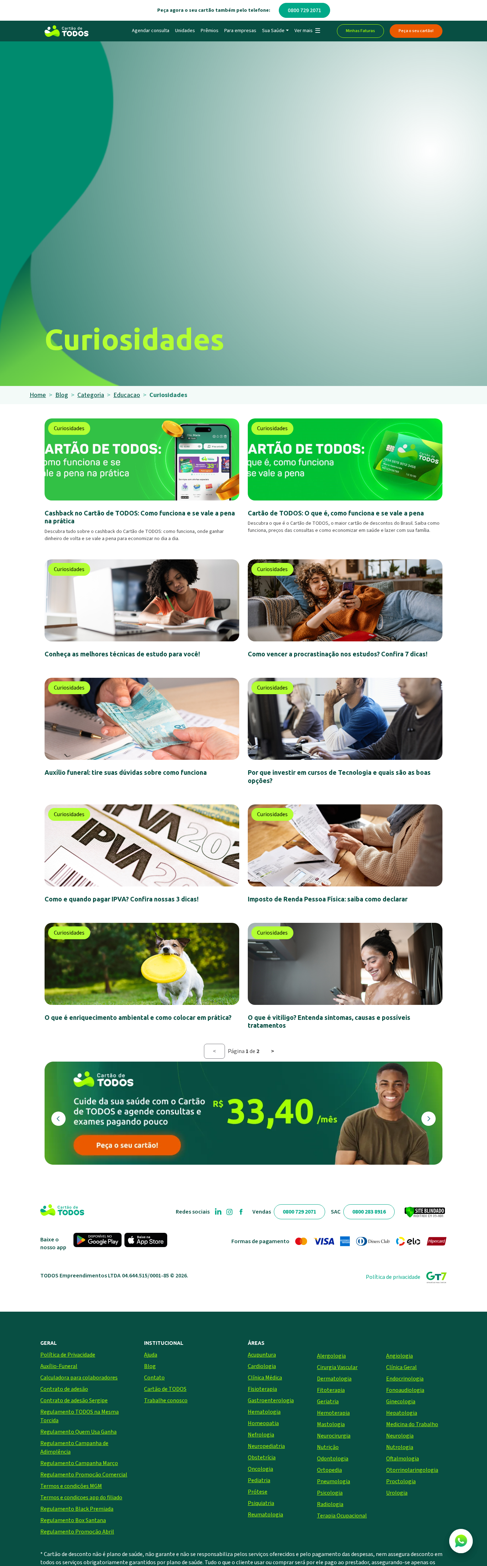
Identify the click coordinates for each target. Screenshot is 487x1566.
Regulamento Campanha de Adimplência (74, 1447)
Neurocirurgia (333, 1436)
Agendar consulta (150, 30)
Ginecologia (400, 1401)
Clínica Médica (265, 1378)
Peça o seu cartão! (416, 31)
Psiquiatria (261, 1503)
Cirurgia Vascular (337, 1367)
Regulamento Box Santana (73, 1520)
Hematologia (264, 1412)
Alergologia (331, 1356)
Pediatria (259, 1480)
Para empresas (240, 30)
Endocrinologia (405, 1379)
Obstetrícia (262, 1457)
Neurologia (400, 1436)
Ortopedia (329, 1470)
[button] (307, 31)
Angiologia (399, 1356)
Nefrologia (261, 1435)
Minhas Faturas (360, 31)
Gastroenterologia (271, 1400)
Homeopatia (263, 1423)
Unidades (185, 30)
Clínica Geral (401, 1367)
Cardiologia (262, 1366)
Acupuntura (262, 1355)
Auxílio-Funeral (58, 1366)
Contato (154, 1378)
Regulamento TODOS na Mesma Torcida (79, 1416)
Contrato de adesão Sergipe (74, 1400)
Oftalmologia (402, 1459)
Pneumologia (333, 1481)
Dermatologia (334, 1379)
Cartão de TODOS (165, 1389)
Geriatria (328, 1401)
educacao (126, 395)
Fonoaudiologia (405, 1390)
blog (61, 395)
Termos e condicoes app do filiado (81, 1497)
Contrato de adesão (64, 1389)
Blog (150, 1366)
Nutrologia (399, 1447)
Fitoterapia (331, 1390)
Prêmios (210, 30)
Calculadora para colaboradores (79, 1378)
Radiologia (330, 1504)
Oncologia (260, 1469)
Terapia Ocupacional (342, 1516)
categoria (90, 395)
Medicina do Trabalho (412, 1424)
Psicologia (330, 1493)
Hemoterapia (333, 1413)
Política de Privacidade (67, 1355)
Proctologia (401, 1481)
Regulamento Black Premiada (76, 1509)
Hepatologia (401, 1413)
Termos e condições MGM (71, 1486)
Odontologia (332, 1459)
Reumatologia (265, 1515)
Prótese (257, 1492)
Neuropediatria (266, 1446)
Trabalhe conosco (166, 1400)
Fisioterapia (262, 1389)
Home (38, 395)
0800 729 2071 (304, 10)
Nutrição (328, 1447)
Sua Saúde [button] (273, 30)
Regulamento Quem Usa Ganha (78, 1432)
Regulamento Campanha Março (79, 1463)
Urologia (396, 1493)
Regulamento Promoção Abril (77, 1532)
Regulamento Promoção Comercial (83, 1475)
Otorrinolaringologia (412, 1470)
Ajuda (150, 1355)
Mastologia (331, 1424)
